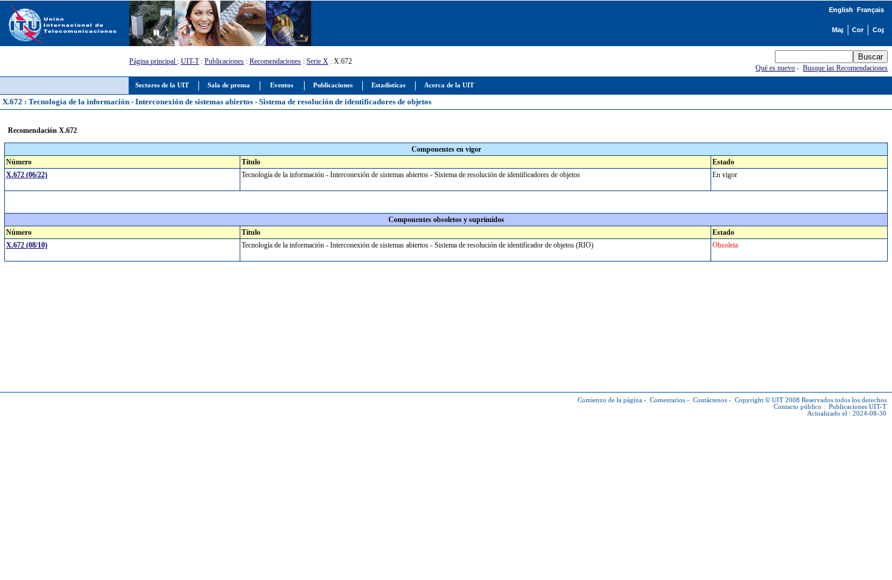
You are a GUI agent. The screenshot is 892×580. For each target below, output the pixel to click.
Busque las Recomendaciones (845, 68)
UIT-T (190, 61)
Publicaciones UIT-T (858, 406)
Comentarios (667, 400)
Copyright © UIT (759, 400)
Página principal (153, 61)
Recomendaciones (275, 61)
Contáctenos (710, 400)
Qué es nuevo (775, 68)
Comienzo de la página (610, 400)
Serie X (317, 61)
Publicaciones (224, 61)
